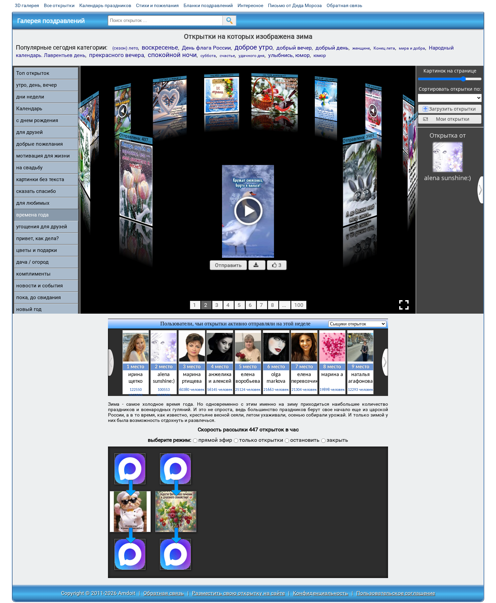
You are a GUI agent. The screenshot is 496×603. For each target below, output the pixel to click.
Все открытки (59, 5)
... (284, 305)
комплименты (33, 274)
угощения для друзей (41, 227)
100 (298, 305)
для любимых (32, 203)
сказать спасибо (36, 191)
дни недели (30, 97)
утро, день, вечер (36, 85)
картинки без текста (40, 179)
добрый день (332, 48)
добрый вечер (294, 48)
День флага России (206, 48)
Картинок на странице (449, 70)
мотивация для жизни (43, 156)
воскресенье (160, 47)
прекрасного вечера (116, 55)
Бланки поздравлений (208, 5)
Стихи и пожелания (157, 5)
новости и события (39, 286)
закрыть (337, 440)
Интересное (250, 5)
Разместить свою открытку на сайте (238, 593)
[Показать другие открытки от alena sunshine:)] (447, 157)
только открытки (261, 440)
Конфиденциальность (320, 593)
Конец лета (384, 48)
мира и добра (412, 48)
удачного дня (252, 55)
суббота (208, 55)
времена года (32, 215)
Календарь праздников (105, 5)
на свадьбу (29, 168)
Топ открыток (32, 73)
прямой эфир (215, 440)
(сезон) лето (125, 48)
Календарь (29, 109)
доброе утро (254, 47)
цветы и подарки (36, 250)
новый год (29, 309)
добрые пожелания (39, 144)
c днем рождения (37, 120)
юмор (319, 55)
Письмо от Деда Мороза (295, 5)
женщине (361, 48)
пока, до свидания (38, 297)
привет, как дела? (37, 238)
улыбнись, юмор (289, 55)
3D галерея (27, 5)
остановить (305, 440)
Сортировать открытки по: (450, 89)
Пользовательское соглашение (395, 593)
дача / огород (32, 262)
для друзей (29, 132)
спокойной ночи (172, 55)
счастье (227, 55)
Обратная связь (344, 5)
